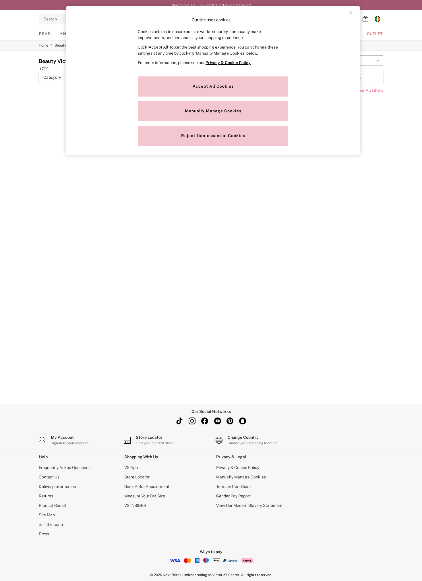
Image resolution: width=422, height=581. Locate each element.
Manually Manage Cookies (241, 477)
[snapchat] (242, 421)
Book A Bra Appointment (146, 486)
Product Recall (52, 505)
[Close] (350, 12)
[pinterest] (230, 421)
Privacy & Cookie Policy (237, 467)
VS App (131, 467)
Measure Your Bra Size (144, 496)
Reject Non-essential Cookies (213, 135)
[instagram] (192, 421)
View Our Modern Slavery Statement (249, 505)
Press (44, 534)
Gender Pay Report (233, 496)
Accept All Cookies (213, 86)
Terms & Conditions (233, 486)
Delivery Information (57, 486)
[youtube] (217, 421)
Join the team (51, 524)
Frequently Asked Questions (64, 467)
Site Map (47, 515)
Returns (46, 496)
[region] (213, 80)
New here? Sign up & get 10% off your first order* (211, 5)
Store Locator (137, 477)
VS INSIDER (135, 505)
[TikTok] (179, 421)
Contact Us (49, 477)
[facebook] (204, 421)
